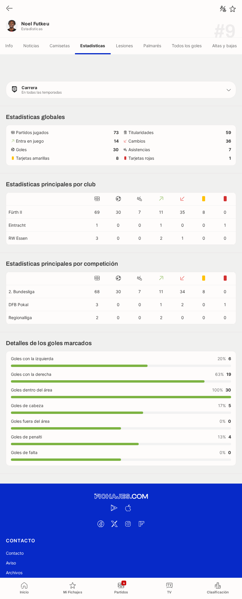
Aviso (11, 562)
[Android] (114, 507)
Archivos (14, 572)
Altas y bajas (224, 45)
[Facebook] (100, 523)
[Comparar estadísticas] (223, 8)
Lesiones (124, 45)
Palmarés (152, 45)
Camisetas (60, 45)
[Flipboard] (141, 523)
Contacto (15, 553)
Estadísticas (92, 45)
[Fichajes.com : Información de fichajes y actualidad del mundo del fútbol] (121, 496)
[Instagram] (127, 523)
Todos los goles (187, 45)
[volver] (9, 9)
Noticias (31, 45)
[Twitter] (114, 523)
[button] (121, 89)
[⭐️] (232, 8)
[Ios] (127, 507)
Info (9, 45)
